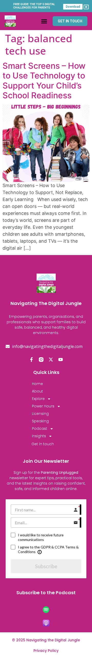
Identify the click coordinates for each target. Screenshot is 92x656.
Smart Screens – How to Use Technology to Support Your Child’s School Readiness (44, 80)
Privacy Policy (46, 650)
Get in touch (42, 444)
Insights (39, 436)
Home (37, 383)
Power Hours (43, 406)
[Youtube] (60, 359)
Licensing (40, 413)
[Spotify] (46, 610)
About (37, 391)
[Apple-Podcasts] (46, 623)
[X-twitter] (51, 359)
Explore (38, 398)
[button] (44, 21)
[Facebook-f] (31, 359)
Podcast (39, 428)
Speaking (40, 421)
